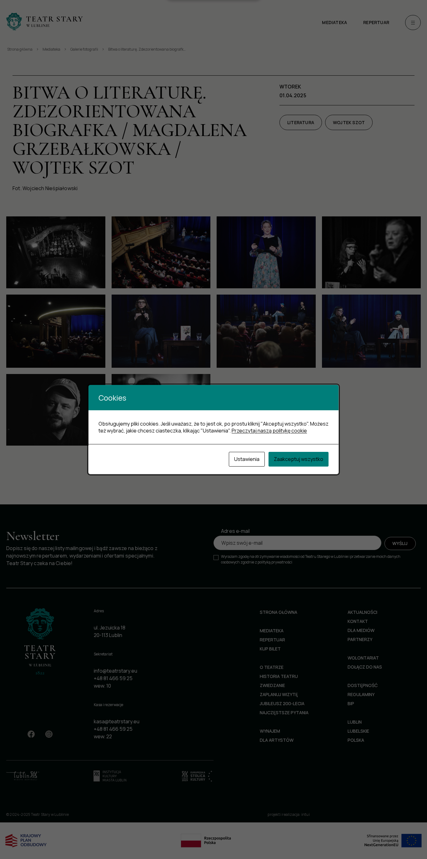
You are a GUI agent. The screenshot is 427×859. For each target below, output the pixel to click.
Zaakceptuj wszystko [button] (298, 459)
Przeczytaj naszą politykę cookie (269, 430)
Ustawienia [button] (246, 459)
